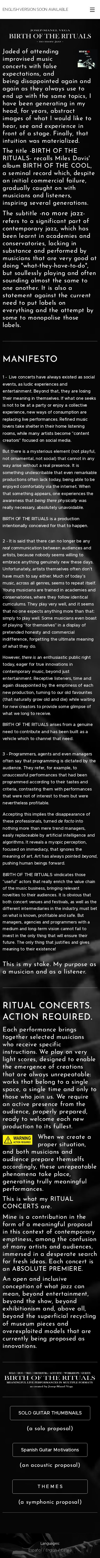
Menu (92, 9)
